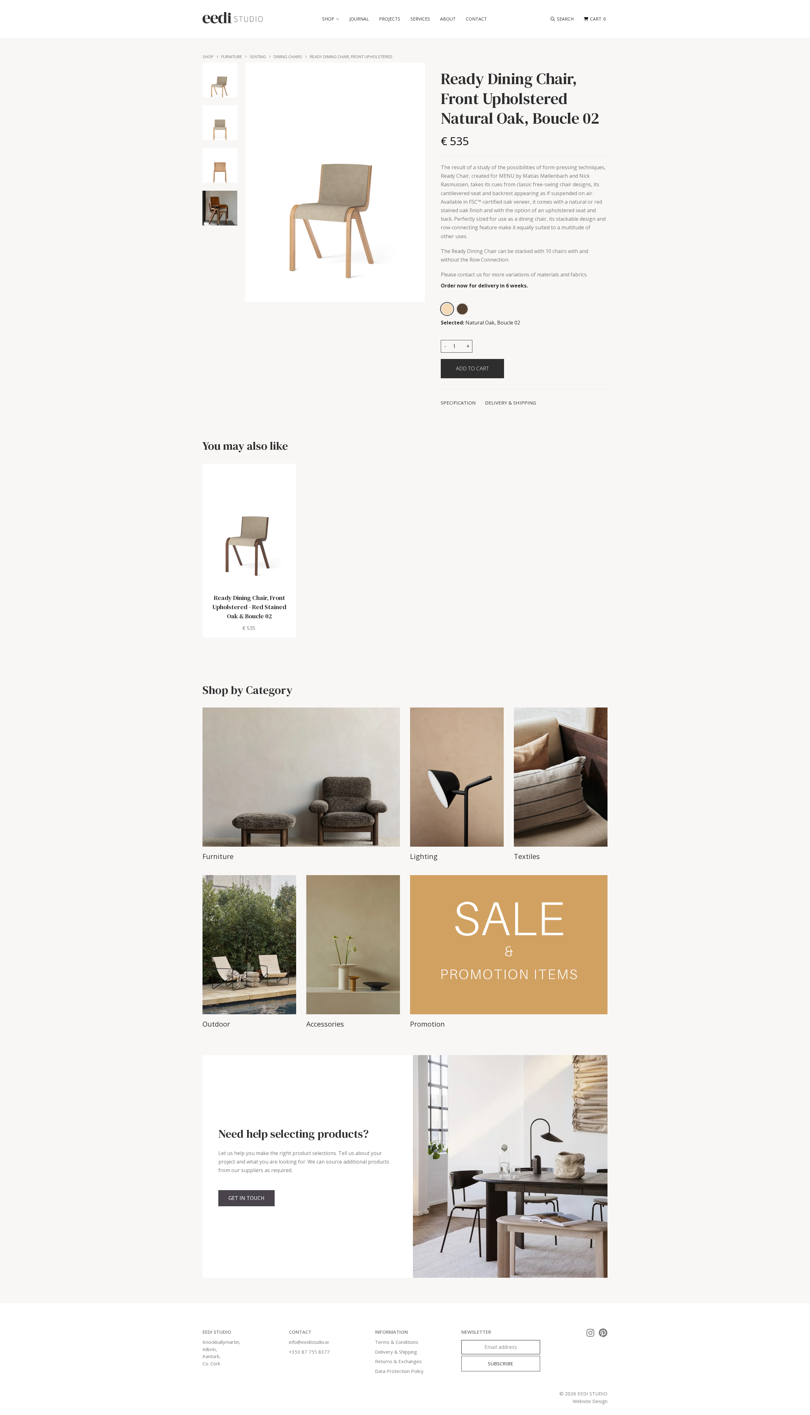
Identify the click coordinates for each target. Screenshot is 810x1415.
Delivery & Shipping (396, 1352)
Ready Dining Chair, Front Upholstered (351, 56)
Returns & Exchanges (398, 1361)
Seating (258, 56)
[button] (331, 19)
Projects (389, 19)
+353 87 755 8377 (309, 1352)
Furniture (231, 56)
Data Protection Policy (399, 1371)
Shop (208, 56)
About (448, 19)
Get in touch (246, 1198)
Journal (359, 19)
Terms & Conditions (396, 1342)
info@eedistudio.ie (309, 1342)
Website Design (590, 1401)
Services (420, 19)
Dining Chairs (288, 56)
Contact (476, 19)
